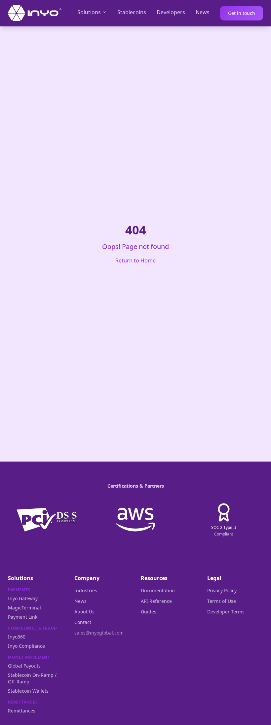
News (203, 12)
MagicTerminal (24, 607)
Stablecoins (131, 12)
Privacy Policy (222, 590)
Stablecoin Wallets (28, 691)
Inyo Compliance (26, 646)
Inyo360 (16, 637)
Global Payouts (24, 666)
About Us (84, 611)
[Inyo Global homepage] (34, 13)
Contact (82, 622)
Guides (148, 611)
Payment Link (22, 617)
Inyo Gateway (23, 598)
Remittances (21, 711)
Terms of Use (221, 601)
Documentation (158, 590)
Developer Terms (226, 611)
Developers (171, 12)
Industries (85, 590)
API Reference (156, 601)
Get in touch (241, 13)
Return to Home (135, 260)
